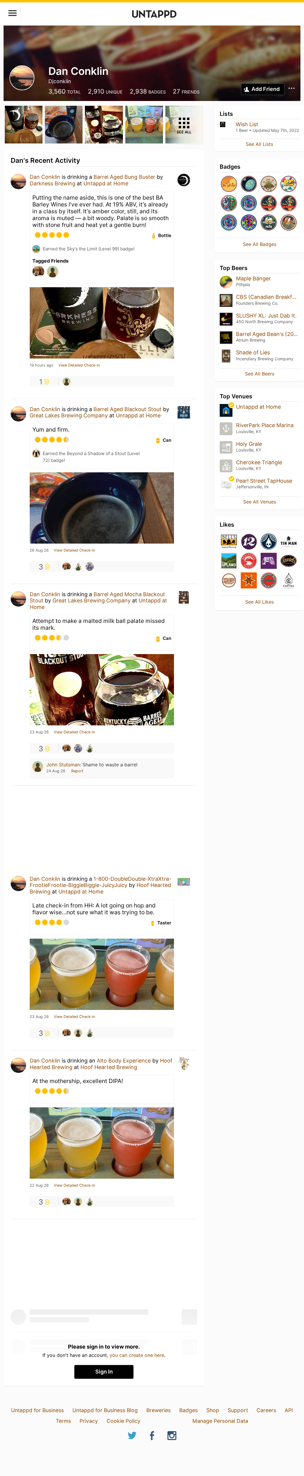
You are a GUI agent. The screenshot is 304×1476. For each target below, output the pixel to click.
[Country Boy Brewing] (268, 581)
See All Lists (259, 144)
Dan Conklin (45, 177)
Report (77, 771)
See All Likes (259, 602)
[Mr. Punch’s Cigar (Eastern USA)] (268, 203)
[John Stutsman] (66, 381)
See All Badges (259, 244)
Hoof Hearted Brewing (108, 1067)
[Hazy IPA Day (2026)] (229, 184)
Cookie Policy (123, 1421)
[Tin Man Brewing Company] (288, 542)
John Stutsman (63, 765)
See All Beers (259, 374)
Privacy (89, 1421)
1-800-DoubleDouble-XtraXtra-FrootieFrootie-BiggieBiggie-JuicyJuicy (100, 882)
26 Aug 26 (39, 550)
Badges (188, 1410)
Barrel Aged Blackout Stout (128, 409)
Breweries (158, 1410)
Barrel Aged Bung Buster (124, 177)
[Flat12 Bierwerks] (249, 542)
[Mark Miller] (78, 566)
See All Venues (259, 502)
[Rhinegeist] (268, 542)
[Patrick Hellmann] (66, 566)
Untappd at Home (105, 183)
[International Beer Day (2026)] (249, 184)
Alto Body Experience (124, 1060)
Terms (63, 1421)
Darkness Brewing (52, 183)
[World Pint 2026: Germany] (249, 203)
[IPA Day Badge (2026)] (268, 184)
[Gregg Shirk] (90, 566)
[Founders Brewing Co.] (288, 561)
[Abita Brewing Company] (268, 561)
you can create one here (137, 1355)
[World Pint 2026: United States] (249, 223)
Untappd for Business (37, 1410)
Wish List (247, 124)
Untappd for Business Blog (105, 1410)
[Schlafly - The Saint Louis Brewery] (229, 581)
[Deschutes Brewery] (249, 561)
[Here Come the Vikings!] (288, 223)
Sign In (104, 1371)
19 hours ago (41, 365)
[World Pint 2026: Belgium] (229, 223)
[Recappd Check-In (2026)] (288, 184)
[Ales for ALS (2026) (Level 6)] (268, 223)
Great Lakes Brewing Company (69, 415)
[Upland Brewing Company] (229, 561)
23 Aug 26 (39, 732)
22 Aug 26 (39, 1185)
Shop (212, 1410)
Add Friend (265, 89)
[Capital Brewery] (288, 581)
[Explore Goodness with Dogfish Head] (229, 203)
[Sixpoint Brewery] (249, 581)
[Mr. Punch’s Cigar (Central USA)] (288, 203)
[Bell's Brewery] (229, 542)
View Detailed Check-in (79, 365)
